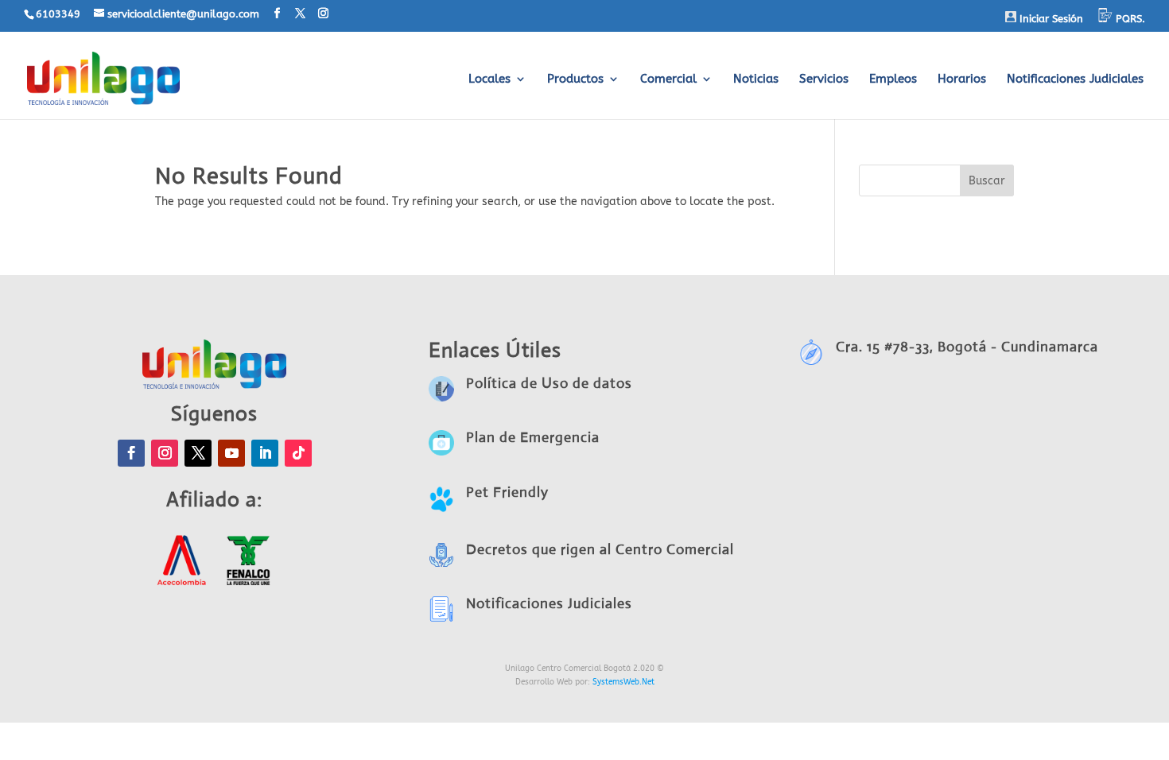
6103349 (58, 14)
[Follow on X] (198, 453)
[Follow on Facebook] (131, 453)
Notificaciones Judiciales (1075, 79)
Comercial (668, 79)
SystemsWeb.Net (623, 682)
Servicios (824, 79)
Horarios (962, 79)
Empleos (893, 79)
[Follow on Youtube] (231, 453)
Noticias (756, 79)
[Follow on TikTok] (298, 453)
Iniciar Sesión (1049, 19)
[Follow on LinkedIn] (264, 453)
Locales (489, 79)
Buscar (987, 181)
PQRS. (1129, 19)
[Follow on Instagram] (164, 453)
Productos (575, 79)
